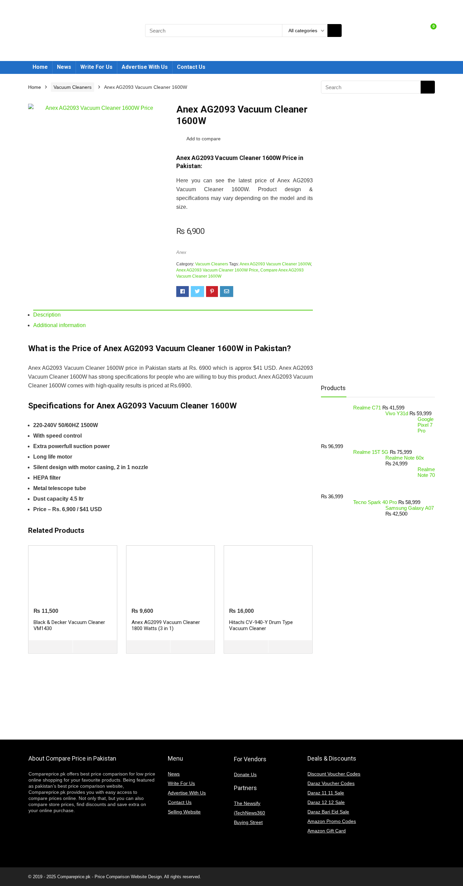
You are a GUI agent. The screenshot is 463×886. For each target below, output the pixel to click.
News (64, 67)
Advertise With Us (145, 67)
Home (40, 67)
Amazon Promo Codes (331, 821)
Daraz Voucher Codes (331, 783)
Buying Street (248, 822)
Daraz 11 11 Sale (325, 793)
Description (47, 315)
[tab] (173, 314)
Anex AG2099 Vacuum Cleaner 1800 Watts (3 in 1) (166, 625)
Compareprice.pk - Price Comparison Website (102, 876)
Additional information (59, 325)
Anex (181, 252)
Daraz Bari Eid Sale (328, 811)
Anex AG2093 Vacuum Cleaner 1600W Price (217, 270)
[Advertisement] (375, 269)
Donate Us (245, 774)
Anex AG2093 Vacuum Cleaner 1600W (275, 264)
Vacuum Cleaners (73, 87)
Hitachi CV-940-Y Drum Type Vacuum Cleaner (261, 625)
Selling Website (184, 811)
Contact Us (191, 67)
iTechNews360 (249, 812)
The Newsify (247, 803)
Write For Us (96, 67)
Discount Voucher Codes (333, 774)
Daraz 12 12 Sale (326, 802)
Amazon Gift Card (326, 830)
